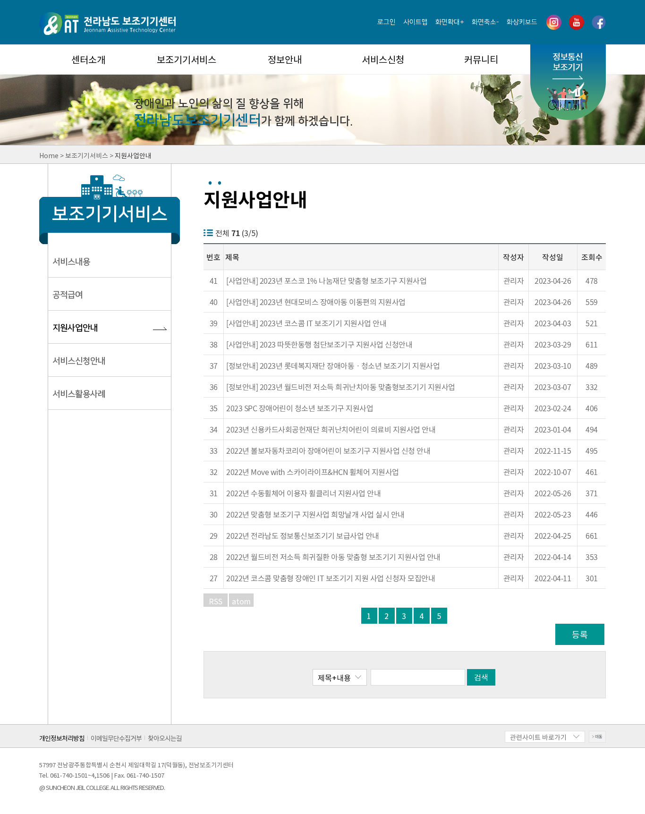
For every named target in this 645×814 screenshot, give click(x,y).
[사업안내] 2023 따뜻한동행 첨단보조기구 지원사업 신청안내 (319, 344)
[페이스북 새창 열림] (599, 22)
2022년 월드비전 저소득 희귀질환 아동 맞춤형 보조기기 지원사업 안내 (333, 556)
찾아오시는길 (165, 737)
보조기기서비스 (186, 59)
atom (241, 601)
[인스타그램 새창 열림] (553, 22)
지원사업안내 (75, 328)
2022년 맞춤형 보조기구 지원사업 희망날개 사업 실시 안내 (315, 514)
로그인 (386, 22)
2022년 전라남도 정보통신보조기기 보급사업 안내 (302, 535)
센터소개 (88, 59)
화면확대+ (449, 22)
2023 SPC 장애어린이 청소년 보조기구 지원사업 (299, 408)
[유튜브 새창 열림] (576, 22)
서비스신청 (383, 59)
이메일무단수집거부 (116, 737)
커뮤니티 (481, 59)
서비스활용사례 (78, 394)
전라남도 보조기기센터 (107, 23)
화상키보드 (522, 22)
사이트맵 (415, 22)
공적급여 (67, 295)
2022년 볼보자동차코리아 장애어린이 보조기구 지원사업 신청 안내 (328, 450)
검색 (481, 677)
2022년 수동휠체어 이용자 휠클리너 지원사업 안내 (303, 493)
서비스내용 (71, 262)
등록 (580, 634)
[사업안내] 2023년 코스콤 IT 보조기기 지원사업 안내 (306, 323)
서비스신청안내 (78, 361)
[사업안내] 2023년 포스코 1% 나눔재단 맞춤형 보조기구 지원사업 (326, 280)
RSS (215, 601)
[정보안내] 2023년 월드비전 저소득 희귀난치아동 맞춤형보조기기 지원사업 (340, 386)
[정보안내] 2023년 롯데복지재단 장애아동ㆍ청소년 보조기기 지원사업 (333, 365)
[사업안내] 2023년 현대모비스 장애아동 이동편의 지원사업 (316, 301)
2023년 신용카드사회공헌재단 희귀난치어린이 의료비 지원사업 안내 (330, 429)
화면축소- (485, 22)
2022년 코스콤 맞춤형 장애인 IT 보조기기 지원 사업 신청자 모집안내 (330, 578)
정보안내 (285, 59)
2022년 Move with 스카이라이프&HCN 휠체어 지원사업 (312, 471)
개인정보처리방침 (62, 737)
